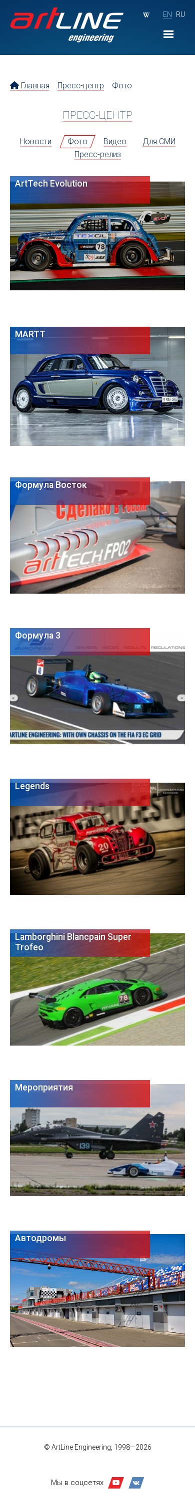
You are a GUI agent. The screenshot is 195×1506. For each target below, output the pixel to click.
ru (180, 14)
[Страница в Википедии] (146, 14)
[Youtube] (116, 1483)
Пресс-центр (81, 85)
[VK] (136, 1483)
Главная (34, 85)
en (167, 14)
